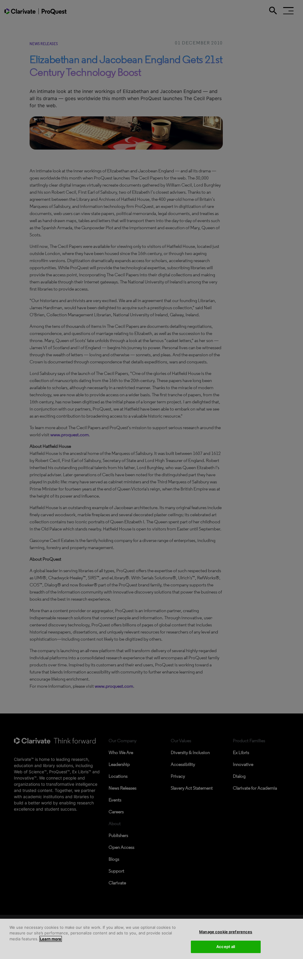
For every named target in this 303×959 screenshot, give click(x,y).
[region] (151, 939)
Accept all (225, 946)
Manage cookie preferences (225, 931)
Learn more (50, 938)
